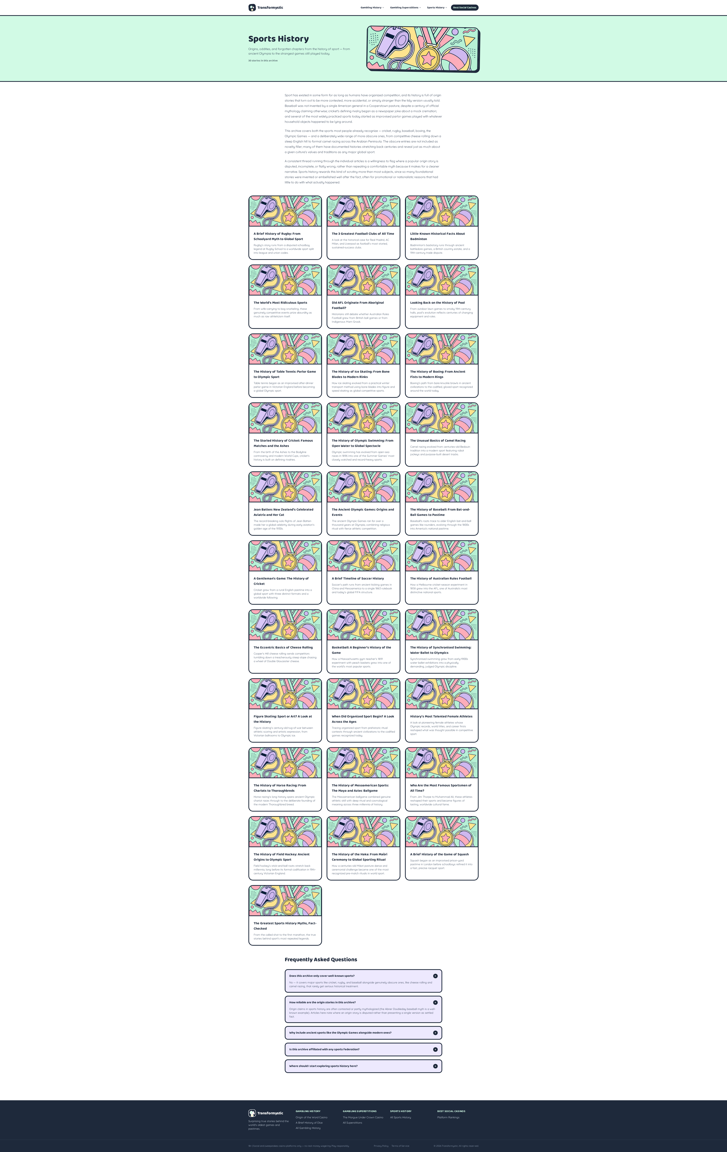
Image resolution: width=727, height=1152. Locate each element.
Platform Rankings (448, 1117)
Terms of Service (400, 1145)
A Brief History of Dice (309, 1122)
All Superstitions (352, 1122)
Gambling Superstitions (404, 7)
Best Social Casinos (464, 7)
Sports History (436, 7)
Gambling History (371, 7)
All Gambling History (308, 1128)
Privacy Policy (381, 1145)
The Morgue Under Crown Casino (363, 1117)
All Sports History (400, 1117)
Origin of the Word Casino (311, 1117)
